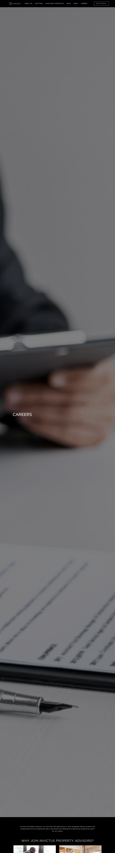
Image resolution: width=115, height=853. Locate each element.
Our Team (39, 3)
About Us (28, 3)
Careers (84, 3)
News (76, 3)
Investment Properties (55, 3)
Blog (69, 3)
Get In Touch (101, 3)
